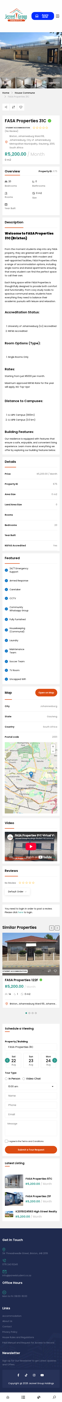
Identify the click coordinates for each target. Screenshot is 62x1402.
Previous (51, 928)
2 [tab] (29, 1013)
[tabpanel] (31, 970)
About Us (7, 1321)
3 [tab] (32, 1013)
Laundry (14, 640)
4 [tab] (36, 1013)
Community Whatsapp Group (19, 609)
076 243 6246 (10, 1264)
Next (57, 928)
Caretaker (15, 589)
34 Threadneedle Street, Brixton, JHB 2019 (25, 1253)
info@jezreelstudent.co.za (16, 1275)
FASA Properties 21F (38, 1196)
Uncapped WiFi (18, 679)
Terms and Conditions (33, 1141)
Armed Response (19, 580)
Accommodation (11, 1316)
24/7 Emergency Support (19, 570)
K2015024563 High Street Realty (36, 1211)
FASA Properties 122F (21, 980)
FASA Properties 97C (39, 1179)
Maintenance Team (17, 651)
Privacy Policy (9, 1332)
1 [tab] (26, 1013)
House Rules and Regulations (18, 1337)
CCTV (13, 598)
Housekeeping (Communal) (17, 630)
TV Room (15, 670)
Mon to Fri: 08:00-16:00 (14, 1296)
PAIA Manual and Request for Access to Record (28, 1342)
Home (5, 92)
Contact (7, 1326)
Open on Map (46, 692)
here (20, 912)
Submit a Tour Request (31, 1149)
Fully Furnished (18, 619)
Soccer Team (17, 661)
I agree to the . (26, 1141)
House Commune (25, 92)
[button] (31, 774)
